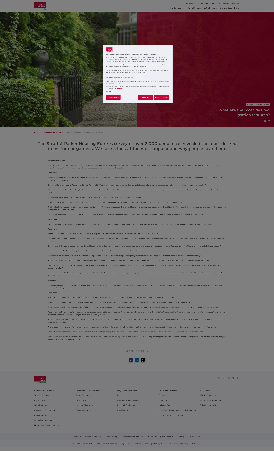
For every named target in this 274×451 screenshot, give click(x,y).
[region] (138, 74)
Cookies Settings (113, 97)
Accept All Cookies (161, 97)
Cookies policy (118, 88)
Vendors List (110, 91)
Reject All (145, 97)
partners (133, 59)
